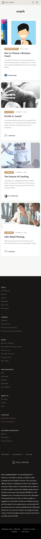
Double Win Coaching (8, 418)
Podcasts (4, 380)
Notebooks (4, 301)
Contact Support (6, 441)
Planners (4, 294)
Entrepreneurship (11, 49)
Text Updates (5, 387)
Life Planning (5, 290)
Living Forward (6, 357)
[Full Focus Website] (20, 462)
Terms (14, 532)
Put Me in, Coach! (13, 116)
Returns (3, 434)
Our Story (4, 399)
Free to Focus (5, 324)
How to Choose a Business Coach (17, 54)
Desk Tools (4, 305)
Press (3, 406)
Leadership (9, 112)
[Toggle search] (33, 2)
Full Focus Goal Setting (9, 327)
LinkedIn (28, 454)
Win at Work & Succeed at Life (11, 346)
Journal (3, 298)
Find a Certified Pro (7, 422)
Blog (2, 373)
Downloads (4, 383)
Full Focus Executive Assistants (11, 331)
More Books (5, 361)
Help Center (5, 437)
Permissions (29, 529)
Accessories (5, 308)
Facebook (5, 454)
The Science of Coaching (16, 176)
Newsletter (4, 376)
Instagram (17, 454)
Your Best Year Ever (7, 353)
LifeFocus (4, 320)
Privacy (26, 532)
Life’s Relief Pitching (14, 236)
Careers (3, 402)
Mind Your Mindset (7, 343)
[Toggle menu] (37, 2)
